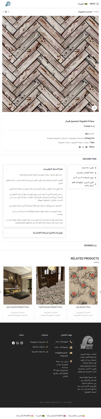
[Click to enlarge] (94, 108)
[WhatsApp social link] (83, 147)
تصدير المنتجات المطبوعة (83, 315)
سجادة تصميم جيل (83, 307)
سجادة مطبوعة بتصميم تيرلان (17, 307)
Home (96, 12)
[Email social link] (86, 147)
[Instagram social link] (22, 343)
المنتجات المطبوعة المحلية (57, 138)
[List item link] (38, 342)
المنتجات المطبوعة (85, 12)
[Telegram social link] (80, 147)
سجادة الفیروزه (77, 142)
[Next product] (3, 12)
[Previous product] (8, 12)
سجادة (86, 142)
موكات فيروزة (34, 402)
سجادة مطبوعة (64, 142)
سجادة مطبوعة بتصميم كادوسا (50, 307)
